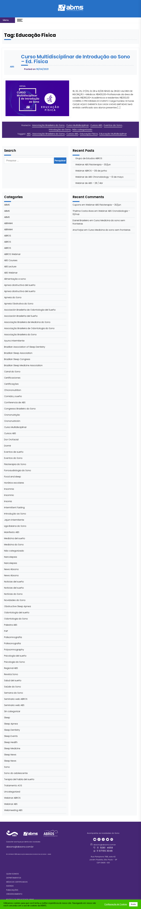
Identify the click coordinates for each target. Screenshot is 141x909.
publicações (12, 890)
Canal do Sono (12, 371)
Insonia (8, 501)
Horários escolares (14, 482)
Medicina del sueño (14, 538)
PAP (6, 631)
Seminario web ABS (14, 705)
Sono (7, 767)
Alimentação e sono (15, 278)
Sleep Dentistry (12, 729)
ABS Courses (10, 260)
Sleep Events (11, 736)
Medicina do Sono (14, 544)
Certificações (11, 384)
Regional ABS (11, 668)
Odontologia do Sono (16, 618)
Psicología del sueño (15, 655)
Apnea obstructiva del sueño (19, 285)
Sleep (7, 717)
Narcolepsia (10, 556)
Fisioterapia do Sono (15, 464)
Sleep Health (10, 742)
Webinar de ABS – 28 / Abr (89, 183)
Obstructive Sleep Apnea (17, 606)
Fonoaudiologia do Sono (17, 470)
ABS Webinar (10, 272)
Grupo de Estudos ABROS (88, 158)
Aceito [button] (133, 904)
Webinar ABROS (12, 797)
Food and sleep (12, 476)
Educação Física (89, 133)
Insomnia (9, 489)
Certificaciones (12, 377)
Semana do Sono (13, 692)
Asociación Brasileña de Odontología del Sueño (30, 309)
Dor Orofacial (11, 439)
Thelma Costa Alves (83, 211)
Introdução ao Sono (60, 129)
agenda (9, 886)
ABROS (7, 235)
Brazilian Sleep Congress (17, 359)
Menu (6, 20)
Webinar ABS (10, 804)
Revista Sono (11, 674)
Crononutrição (12, 414)
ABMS (7, 204)
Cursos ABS (96, 125)
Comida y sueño (13, 396)
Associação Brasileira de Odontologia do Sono (29, 328)
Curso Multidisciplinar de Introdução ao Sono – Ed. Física (75, 59)
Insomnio (9, 495)
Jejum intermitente (14, 519)
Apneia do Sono (12, 297)
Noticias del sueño (14, 581)
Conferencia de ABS (14, 402)
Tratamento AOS (13, 785)
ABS (29, 133)
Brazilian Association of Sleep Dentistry (24, 346)
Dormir (7, 445)
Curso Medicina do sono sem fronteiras (109, 229)
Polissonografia (12, 643)
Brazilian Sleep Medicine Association (23, 365)
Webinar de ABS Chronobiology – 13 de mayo (99, 176)
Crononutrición (12, 421)
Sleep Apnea (11, 723)
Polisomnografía (13, 637)
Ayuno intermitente (14, 340)
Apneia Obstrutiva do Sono (18, 303)
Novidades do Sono (14, 600)
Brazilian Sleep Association (18, 353)
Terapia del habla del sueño (19, 779)
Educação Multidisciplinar (113, 133)
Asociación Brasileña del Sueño (21, 316)
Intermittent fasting (14, 507)
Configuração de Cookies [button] (115, 904)
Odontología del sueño (16, 612)
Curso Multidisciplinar (77, 125)
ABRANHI (8, 223)
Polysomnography (14, 649)
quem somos (12, 873)
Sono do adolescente (16, 773)
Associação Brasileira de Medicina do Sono (27, 322)
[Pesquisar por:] (29, 160)
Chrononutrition (12, 390)
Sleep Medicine (12, 748)
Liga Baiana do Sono (15, 526)
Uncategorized (12, 791)
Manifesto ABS (11, 532)
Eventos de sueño (13, 451)
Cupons (77, 204)
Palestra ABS (10, 624)
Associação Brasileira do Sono (48, 125)
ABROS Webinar (12, 254)
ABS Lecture (10, 266)
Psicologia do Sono (14, 662)
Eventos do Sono (113, 125)
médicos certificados (17, 882)
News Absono (11, 569)
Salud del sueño (12, 680)
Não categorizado (82, 129)
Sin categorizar (12, 711)
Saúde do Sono (12, 686)
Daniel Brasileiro (81, 220)
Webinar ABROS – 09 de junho (91, 170)
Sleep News (10, 754)
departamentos (13, 877)
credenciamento (14, 894)
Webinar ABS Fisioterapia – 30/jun (93, 164)
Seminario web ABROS (15, 699)
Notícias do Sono (13, 594)
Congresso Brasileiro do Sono (20, 408)
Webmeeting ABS (13, 810)
